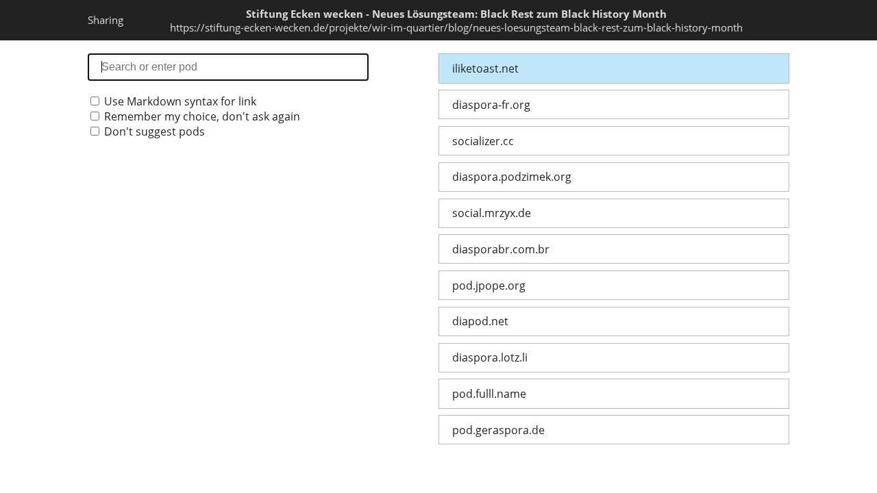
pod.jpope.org (489, 285)
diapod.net (480, 321)
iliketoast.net (485, 68)
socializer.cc (483, 141)
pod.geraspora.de (498, 430)
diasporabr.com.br (500, 249)
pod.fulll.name (489, 393)
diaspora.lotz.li (490, 357)
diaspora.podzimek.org (511, 176)
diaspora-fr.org (491, 104)
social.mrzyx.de (491, 212)
